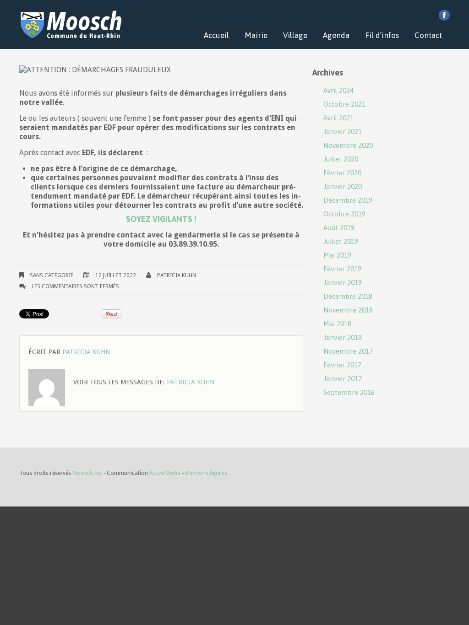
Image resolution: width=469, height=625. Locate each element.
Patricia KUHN (176, 275)
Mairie (256, 35)
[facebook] (444, 15)
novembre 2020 (348, 145)
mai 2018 (337, 324)
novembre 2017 (348, 351)
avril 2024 (338, 90)
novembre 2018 (348, 310)
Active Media (164, 473)
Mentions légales (206, 473)
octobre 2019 (344, 214)
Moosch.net (87, 473)
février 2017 (342, 365)
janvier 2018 (342, 337)
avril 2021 (338, 118)
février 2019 (342, 269)
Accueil (216, 35)
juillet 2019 (340, 241)
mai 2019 (337, 255)
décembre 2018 (347, 296)
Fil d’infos (382, 35)
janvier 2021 (342, 131)
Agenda (336, 35)
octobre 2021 (344, 104)
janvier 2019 (342, 282)
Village (295, 35)
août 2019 (338, 228)
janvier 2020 (342, 186)
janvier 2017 (342, 379)
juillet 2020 (340, 159)
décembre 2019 (347, 200)
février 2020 (342, 173)
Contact (428, 35)
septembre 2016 (349, 392)
